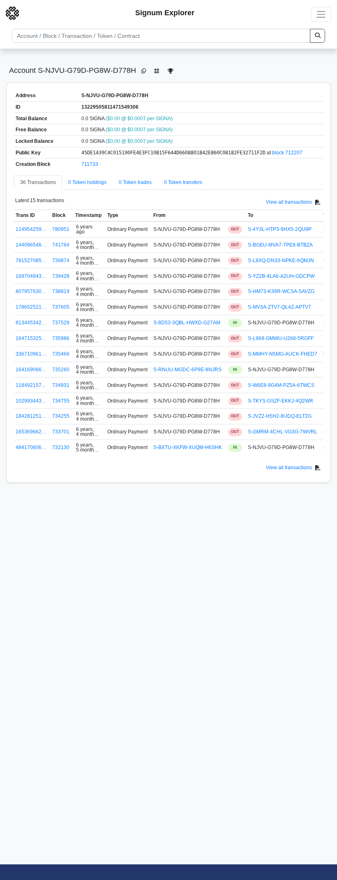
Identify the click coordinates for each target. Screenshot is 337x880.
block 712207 (287, 153)
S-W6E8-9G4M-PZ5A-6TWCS (281, 385)
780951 (60, 229)
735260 (60, 369)
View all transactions (289, 202)
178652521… (31, 307)
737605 (60, 307)
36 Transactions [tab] (38, 182)
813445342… (31, 323)
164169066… (31, 369)
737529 (60, 323)
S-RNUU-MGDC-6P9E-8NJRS (187, 369)
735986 (60, 338)
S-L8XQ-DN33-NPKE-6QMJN (281, 260)
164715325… (31, 338)
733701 (60, 432)
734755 (60, 401)
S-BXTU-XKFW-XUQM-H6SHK (187, 447)
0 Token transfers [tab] (183, 182)
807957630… (31, 291)
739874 (60, 260)
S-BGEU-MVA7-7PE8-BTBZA (280, 245)
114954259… (31, 229)
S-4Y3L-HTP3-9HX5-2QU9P (280, 229)
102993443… (31, 401)
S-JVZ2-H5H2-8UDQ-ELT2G (280, 416)
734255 (60, 416)
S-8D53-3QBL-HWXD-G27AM (186, 323)
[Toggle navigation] (321, 14)
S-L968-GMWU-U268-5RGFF (281, 338)
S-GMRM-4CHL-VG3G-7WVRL (282, 432)
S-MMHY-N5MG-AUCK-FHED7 (282, 354)
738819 (60, 291)
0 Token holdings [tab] (87, 182)
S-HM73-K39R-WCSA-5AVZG (281, 291)
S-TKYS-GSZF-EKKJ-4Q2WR (280, 401)
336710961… (31, 354)
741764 (60, 245)
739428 (60, 276)
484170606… (31, 447)
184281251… (31, 416)
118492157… (31, 385)
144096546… (31, 245)
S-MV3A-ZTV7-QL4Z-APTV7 (279, 307)
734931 (60, 385)
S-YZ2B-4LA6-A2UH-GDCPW (281, 276)
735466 (60, 354)
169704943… (31, 276)
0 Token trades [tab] (135, 182)
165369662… (31, 432)
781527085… (31, 260)
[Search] (317, 36)
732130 (60, 447)
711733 (89, 164)
